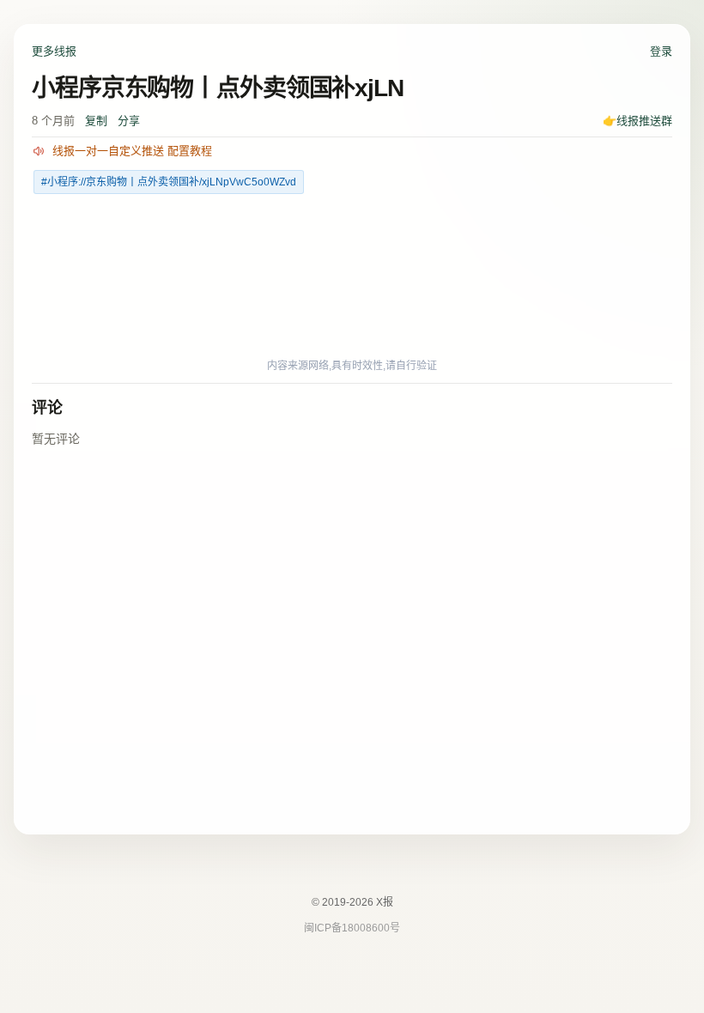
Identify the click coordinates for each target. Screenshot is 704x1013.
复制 (96, 120)
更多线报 (54, 51)
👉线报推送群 (637, 120)
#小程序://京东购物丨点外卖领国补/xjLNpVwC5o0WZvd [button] (168, 182)
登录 (661, 51)
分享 (129, 120)
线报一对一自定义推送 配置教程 (132, 150)
